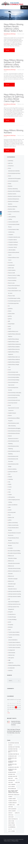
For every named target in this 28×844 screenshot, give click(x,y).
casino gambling (12, 217)
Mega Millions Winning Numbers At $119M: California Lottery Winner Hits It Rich (13, 63)
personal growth (12, 512)
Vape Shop (11, 817)
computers (10, 234)
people (9, 510)
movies (10, 487)
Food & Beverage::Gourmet (14, 301)
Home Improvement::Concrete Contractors (13, 408)
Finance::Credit (11, 273)
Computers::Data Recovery (14, 237)
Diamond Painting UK (13, 754)
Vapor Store (11, 825)
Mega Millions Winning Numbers (13, 131)
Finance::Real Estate (12, 288)
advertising (10, 161)
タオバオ (10, 829)
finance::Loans (11, 283)
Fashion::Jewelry (11, 270)
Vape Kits (17, 813)
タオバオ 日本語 (11, 831)
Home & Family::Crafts (13, 372)
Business (10, 186)
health (9, 329)
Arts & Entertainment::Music (14, 173)
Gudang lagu (11, 774)
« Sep (8, 713)
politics (9, 520)
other (9, 507)
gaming (10, 316)
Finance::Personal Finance (14, 285)
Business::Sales (11, 209)
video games (11, 658)
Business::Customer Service (14, 196)
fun (9, 306)
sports (9, 622)
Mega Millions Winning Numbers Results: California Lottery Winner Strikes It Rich (13, 27)
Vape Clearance (12, 809)
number (10, 494)
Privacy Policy (15, 841)
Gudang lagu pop (12, 776)
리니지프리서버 (11, 668)
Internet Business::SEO (13, 456)
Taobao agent (12, 799)
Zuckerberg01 (11, 827)
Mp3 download (12, 788)
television (10, 627)
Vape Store (11, 821)
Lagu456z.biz (11, 780)
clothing (10, 219)
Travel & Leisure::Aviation (14, 632)
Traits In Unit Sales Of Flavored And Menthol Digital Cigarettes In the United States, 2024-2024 (14, 731)
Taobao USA (11, 805)
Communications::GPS (13, 222)
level (9, 474)
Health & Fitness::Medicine (14, 359)
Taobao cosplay (12, 801)
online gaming (11, 497)
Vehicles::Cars (11, 655)
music (9, 489)
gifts (9, 321)
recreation (10, 548)
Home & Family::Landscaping (14, 393)
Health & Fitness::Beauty (13, 339)
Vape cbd (10, 807)
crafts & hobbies (11, 250)
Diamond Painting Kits (12, 751)
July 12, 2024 (9, 735)
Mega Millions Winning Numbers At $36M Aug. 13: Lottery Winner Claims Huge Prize (14, 98)
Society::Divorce (12, 614)
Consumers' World (12, 247)
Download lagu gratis (12, 765)
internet (10, 415)
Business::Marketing (12, 206)
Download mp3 (12, 772)
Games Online (11, 314)
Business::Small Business (14, 212)
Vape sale (10, 815)
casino (9, 214)
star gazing (10, 624)
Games (9, 311)
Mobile (9, 484)
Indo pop (10, 778)
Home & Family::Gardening (14, 375)
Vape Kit (10, 813)
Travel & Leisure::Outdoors (14, 642)
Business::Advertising (13, 189)
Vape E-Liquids (12, 811)
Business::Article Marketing (14, 191)
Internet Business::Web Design (10, 34)
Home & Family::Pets (12, 398)
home (9, 370)
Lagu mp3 (10, 782)
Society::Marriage (12, 617)
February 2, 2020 (20, 70)
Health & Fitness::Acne (13, 331)
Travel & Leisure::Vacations (14, 647)
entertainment (11, 265)
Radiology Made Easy (14, 794)
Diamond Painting (12, 749)
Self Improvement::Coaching (14, 594)
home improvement (12, 403)
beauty (9, 183)
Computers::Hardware (13, 242)
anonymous (11, 166)
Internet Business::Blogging (14, 428)
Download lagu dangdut (12, 762)
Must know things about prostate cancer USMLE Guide (13, 791)
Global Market (11, 324)
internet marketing (12, 469)
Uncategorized (11, 650)
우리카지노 (10, 670)
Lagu (16, 778)
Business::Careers (12, 194)
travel (9, 630)
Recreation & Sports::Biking (14, 551)
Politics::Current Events (13, 525)
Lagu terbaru (11, 784)
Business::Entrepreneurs (13, 199)
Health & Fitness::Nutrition (14, 362)
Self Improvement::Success (14, 604)
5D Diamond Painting (13, 743)
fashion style (11, 268)
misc (9, 482)
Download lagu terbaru (12, 770)
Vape (18, 805)
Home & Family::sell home (14, 400)
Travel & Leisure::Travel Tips (14, 645)
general (10, 319)
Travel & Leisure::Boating (13, 635)
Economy (10, 263)
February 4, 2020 (20, 34)
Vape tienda (11, 823)
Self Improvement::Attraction (14, 591)
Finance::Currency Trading (14, 275)
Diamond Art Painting (14, 747)
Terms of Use (7, 841)
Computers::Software (13, 245)
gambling (10, 308)
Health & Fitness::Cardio (13, 342)
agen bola (10, 163)
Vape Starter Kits (13, 819)
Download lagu (12, 756)
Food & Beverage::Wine (13, 303)
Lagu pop (17, 782)
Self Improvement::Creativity (14, 596)
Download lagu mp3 (13, 767)
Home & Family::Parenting (14, 395)
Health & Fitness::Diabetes (14, 347)
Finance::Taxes (11, 296)
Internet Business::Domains (14, 431)
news (9, 492)
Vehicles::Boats (11, 653)
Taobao (10, 796)
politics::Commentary (13, 523)
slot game (10, 612)
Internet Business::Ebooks (14, 433)
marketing (10, 479)
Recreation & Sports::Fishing (14, 553)
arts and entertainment (13, 181)
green (9, 326)
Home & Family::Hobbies (13, 377)
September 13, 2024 (15, 727)
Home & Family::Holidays (13, 380)
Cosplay (10, 745)
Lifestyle (10, 477)
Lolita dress (11, 786)
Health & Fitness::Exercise (14, 349)
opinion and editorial (12, 505)
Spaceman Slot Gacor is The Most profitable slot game (16, 723)
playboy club (11, 517)
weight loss (10, 663)
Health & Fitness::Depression (14, 344)
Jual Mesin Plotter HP (12, 472)
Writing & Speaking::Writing (14, 665)
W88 (9, 660)
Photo (9, 515)
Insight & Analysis (12, 413)
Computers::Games (12, 240)
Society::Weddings (12, 619)
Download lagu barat (12, 759)
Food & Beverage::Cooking (14, 298)
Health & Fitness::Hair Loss (14, 357)
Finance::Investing (12, 280)
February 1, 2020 (20, 104)
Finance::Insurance (12, 278)
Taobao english (12, 803)
